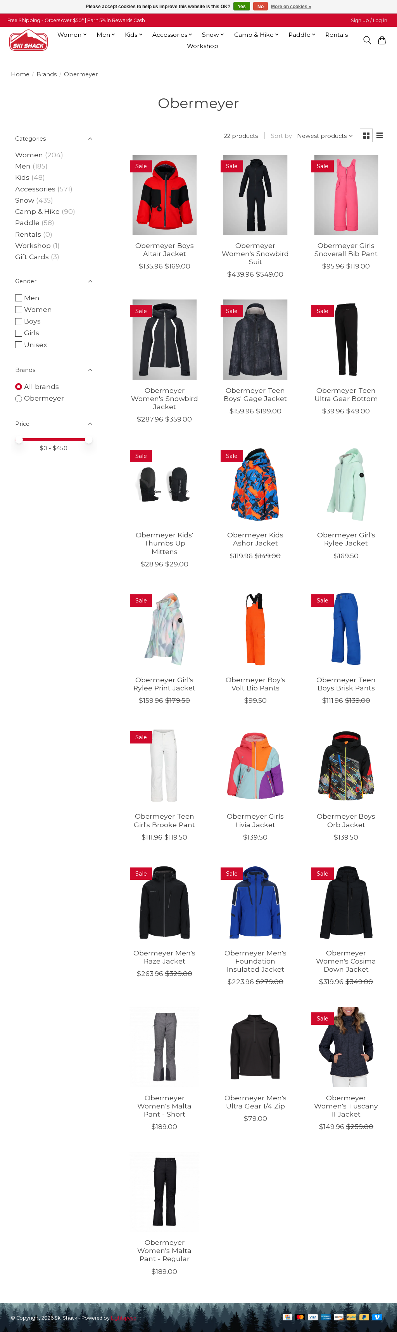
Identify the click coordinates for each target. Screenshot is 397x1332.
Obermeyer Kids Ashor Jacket (255, 539)
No (260, 6)
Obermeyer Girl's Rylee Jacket (346, 539)
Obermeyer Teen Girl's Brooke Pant (164, 820)
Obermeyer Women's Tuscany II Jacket (346, 1106)
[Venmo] (377, 1318)
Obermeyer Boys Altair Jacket (164, 249)
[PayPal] (352, 1318)
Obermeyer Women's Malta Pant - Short (164, 1106)
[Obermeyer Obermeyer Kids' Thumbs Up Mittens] (164, 484)
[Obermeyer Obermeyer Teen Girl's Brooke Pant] (164, 766)
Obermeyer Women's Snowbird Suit (255, 253)
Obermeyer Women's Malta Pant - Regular (164, 1250)
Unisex (35, 345)
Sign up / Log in (369, 20)
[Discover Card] (339, 1318)
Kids (22, 177)
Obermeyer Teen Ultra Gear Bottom (346, 394)
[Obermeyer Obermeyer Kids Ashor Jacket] (255, 484)
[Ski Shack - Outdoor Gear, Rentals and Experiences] (28, 40)
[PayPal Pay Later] (364, 1318)
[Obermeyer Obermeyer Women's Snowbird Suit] (255, 195)
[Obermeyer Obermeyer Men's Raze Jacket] (164, 902)
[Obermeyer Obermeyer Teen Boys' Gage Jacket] (255, 339)
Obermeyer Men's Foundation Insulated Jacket (255, 961)
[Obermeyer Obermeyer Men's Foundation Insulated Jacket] (255, 902)
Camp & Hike (37, 211)
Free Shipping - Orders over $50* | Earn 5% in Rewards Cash (76, 20)
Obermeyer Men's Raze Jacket (164, 957)
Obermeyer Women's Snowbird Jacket (164, 398)
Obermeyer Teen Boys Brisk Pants (346, 684)
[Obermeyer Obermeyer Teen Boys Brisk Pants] (346, 629)
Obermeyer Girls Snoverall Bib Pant (346, 249)
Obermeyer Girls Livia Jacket (255, 820)
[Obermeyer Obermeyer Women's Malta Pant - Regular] (164, 1192)
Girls (31, 333)
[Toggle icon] (367, 40)
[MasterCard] (300, 1318)
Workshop (202, 46)
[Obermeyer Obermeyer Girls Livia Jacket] (255, 766)
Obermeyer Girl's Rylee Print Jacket (164, 684)
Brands (46, 74)
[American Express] (326, 1318)
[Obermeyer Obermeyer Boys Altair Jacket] (164, 195)
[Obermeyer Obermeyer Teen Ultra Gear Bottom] (346, 339)
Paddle (27, 223)
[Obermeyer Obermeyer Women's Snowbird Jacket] (164, 339)
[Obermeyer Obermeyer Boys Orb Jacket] (346, 766)
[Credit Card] (287, 1318)
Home (20, 74)
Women (29, 155)
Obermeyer (44, 398)
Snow (24, 200)
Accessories (35, 189)
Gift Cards (32, 257)
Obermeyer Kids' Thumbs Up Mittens (164, 543)
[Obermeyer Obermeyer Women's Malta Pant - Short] (164, 1047)
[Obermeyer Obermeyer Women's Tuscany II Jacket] (346, 1047)
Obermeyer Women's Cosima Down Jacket (346, 961)
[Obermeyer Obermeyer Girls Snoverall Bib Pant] (346, 195)
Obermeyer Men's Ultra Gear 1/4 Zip (255, 1102)
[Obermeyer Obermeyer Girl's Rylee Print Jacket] (164, 629)
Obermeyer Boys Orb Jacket (346, 820)
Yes (242, 6)
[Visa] (313, 1318)
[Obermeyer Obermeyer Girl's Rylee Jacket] (346, 484)
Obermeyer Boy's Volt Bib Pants (255, 684)
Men (23, 166)
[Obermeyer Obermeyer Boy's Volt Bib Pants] (255, 629)
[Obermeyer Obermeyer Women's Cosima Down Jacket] (346, 902)
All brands (41, 386)
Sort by (281, 136)
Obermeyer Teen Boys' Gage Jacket (255, 394)
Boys (32, 321)
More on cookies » (291, 6)
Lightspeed (123, 1318)
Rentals (336, 34)
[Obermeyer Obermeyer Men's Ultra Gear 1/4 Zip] (255, 1047)
